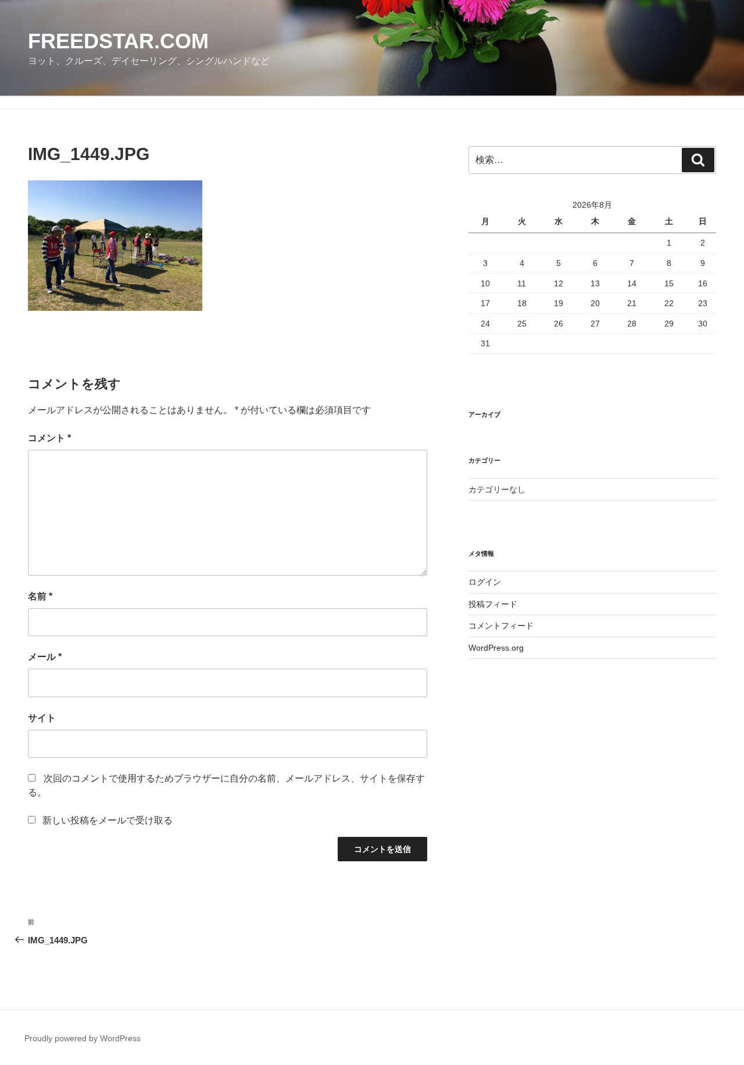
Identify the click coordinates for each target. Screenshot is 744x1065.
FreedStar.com (118, 41)
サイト (42, 718)
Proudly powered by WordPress (82, 1038)
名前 (40, 596)
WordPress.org (496, 647)
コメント (49, 438)
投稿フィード (492, 604)
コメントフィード (501, 625)
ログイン (484, 582)
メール (45, 657)
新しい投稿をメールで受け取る (107, 820)
